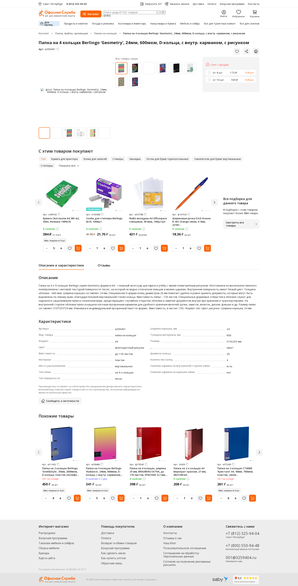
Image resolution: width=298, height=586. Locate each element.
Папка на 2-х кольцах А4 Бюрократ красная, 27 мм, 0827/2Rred (189, 471)
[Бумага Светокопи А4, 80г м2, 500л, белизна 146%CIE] (62, 194)
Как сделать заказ (113, 553)
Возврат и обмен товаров (119, 543)
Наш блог (169, 543)
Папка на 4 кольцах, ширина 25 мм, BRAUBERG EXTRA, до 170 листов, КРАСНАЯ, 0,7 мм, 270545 (148, 473)
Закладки (135, 159)
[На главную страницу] (57, 16)
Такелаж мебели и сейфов (56, 543)
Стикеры (118, 159)
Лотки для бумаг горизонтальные (167, 159)
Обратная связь (111, 563)
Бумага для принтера (64, 159)
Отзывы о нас (172, 538)
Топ (43, 159)
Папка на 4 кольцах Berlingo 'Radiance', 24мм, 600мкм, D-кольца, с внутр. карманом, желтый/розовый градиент (103, 473)
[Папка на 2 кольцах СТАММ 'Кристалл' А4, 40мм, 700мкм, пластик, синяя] (236, 443)
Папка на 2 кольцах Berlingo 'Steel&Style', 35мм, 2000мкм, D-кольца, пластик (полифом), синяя (61, 473)
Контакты (253, 4)
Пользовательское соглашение (184, 548)
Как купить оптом (113, 558)
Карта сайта (47, 558)
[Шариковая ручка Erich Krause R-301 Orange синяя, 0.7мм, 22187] (191, 194)
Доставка (198, 4)
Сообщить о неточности (62, 401)
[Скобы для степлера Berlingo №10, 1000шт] (105, 194)
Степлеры (47, 165)
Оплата (211, 4)
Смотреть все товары (235, 224)
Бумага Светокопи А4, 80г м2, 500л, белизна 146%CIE (61, 220)
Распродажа (47, 533)
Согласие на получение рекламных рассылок (187, 563)
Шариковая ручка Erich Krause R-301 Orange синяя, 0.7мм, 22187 (191, 222)
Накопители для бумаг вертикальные (217, 159)
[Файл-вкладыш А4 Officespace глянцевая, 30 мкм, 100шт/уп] (148, 194)
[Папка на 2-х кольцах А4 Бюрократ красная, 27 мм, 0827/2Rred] (193, 443)
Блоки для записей (95, 159)
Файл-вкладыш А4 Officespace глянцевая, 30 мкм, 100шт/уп (148, 220)
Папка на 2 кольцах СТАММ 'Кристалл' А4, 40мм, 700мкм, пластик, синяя (235, 471)
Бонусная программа (232, 4)
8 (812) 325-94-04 (76, 4)
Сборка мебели (49, 548)
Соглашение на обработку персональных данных (181, 554)
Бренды (44, 553)
